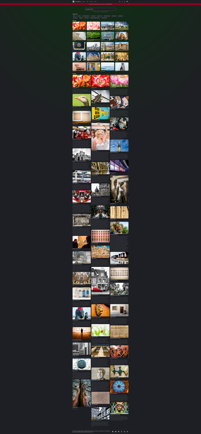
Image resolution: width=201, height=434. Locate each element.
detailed (81, 17)
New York (74, 356)
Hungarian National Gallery (95, 17)
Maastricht (111, 204)
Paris (111, 394)
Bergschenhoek (112, 265)
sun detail (87, 17)
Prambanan (93, 197)
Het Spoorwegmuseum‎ (113, 131)
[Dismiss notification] (128, 4)
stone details (104, 17)
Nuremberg (112, 173)
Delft (111, 109)
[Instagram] (124, 432)
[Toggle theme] (122, 1)
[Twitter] (121, 432)
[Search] (120, 2)
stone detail (75, 17)
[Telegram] (116, 432)
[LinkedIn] (127, 432)
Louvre (111, 339)
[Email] (113, 432)
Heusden (111, 415)
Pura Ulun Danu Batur (113, 235)
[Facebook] (119, 432)
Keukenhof (93, 88)
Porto (73, 371)
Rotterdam (74, 107)
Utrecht (92, 337)
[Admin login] (125, 1)
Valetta (92, 259)
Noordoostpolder (75, 88)
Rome (73, 285)
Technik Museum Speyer (95, 175)
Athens (92, 358)
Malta (73, 301)
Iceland (74, 408)
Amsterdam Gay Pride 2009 (95, 151)
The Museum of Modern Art (77, 124)
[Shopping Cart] (127, 2)
